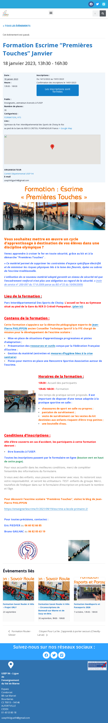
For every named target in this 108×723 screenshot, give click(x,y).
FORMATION (10, 117)
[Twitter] (97, 4)
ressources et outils (42, 345)
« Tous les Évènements (16, 25)
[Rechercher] (103, 13)
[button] (51, 12)
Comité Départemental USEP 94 (18, 173)
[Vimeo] (104, 4)
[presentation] (18, 588)
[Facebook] (91, 4)
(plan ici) (77, 306)
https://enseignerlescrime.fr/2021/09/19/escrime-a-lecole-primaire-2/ (46, 509)
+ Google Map (65, 128)
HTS (19, 117)
